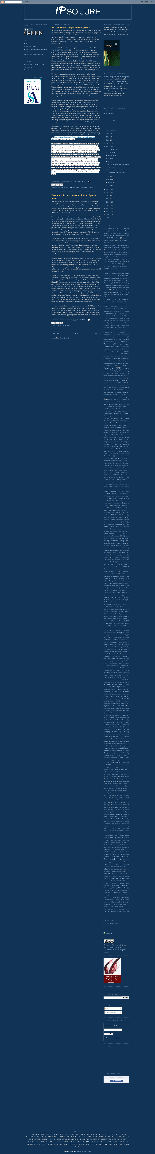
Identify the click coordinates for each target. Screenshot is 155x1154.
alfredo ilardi (109, 252)
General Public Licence (112, 486)
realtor (109, 743)
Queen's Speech (122, 739)
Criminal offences (121, 383)
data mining (124, 390)
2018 (108, 146)
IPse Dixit (113, 562)
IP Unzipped (125, 559)
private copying (108, 717)
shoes (112, 790)
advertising (106, 245)
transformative (107, 871)
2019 (108, 143)
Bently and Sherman (121, 278)
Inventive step (115, 555)
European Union (109, 449)
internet (114, 552)
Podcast (123, 706)
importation (126, 519)
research (106, 762)
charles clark (117, 308)
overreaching (125, 670)
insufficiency (109, 538)
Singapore (124, 793)
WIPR (111, 907)
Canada (113, 301)
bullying (106, 297)
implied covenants (116, 519)
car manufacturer (122, 301)
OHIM (125, 656)
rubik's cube (114, 776)
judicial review (113, 574)
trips (126, 871)
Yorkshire (113, 911)
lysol (126, 609)
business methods (124, 297)
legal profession (122, 592)
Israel (105, 567)
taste (105, 835)
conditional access (120, 356)
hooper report (108, 510)
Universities (126, 881)
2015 (108, 196)
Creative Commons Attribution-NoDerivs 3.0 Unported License (115, 949)
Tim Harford (115, 849)
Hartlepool (124, 505)
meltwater (123, 625)
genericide (117, 489)
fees (125, 465)
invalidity (106, 555)
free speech (112, 479)
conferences (107, 358)
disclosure (109, 406)
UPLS (114, 888)
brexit (121, 292)
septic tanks (107, 786)
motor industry (122, 635)
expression (107, 460)
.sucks (111, 228)
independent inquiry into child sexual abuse (80, 219)
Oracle (116, 665)
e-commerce (125, 418)
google (125, 496)
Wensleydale (107, 904)
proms (127, 722)
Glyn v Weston (123, 493)
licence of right (116, 599)
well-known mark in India (117, 902)
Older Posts (97, 333)
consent (105, 361)
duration (125, 416)
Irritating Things (114, 564)
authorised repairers (116, 269)
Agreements (109, 250)
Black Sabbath (117, 283)
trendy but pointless (118, 871)
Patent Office (122, 689)
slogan (115, 797)
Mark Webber (107, 618)
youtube (121, 911)
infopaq (106, 536)
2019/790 (117, 228)
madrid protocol (114, 611)
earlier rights (109, 420)
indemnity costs (116, 522)
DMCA (116, 409)
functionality (123, 482)
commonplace (121, 337)
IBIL (112, 515)
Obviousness (107, 656)
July (109, 162)
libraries (126, 597)
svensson (111, 830)
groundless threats (114, 501)
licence (107, 599)
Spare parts (114, 807)
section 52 (108, 783)
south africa (115, 804)
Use (125, 888)
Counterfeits (122, 378)
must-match (113, 642)
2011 (108, 208)
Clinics (115, 318)
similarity (106, 793)
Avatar (127, 271)
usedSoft (106, 890)
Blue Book (108, 285)
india (125, 522)
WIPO (105, 907)
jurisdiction (124, 574)
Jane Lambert (125, 567)
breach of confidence (66, 187)
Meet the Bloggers (124, 623)
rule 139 (121, 776)
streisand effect (116, 823)
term (106, 840)
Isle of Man (124, 564)
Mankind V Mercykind (110, 616)
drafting (126, 413)
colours (112, 327)
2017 (108, 189)
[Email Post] (89, 181)
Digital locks (112, 402)
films (116, 470)
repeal (110, 760)
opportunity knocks (124, 663)
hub (104, 512)
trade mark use (121, 856)
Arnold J (106, 261)
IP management (125, 557)
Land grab (111, 581)
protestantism (115, 724)
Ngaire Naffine (110, 647)
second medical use (124, 781)
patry (107, 696)
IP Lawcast (114, 557)
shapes (105, 790)
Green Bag (120, 498)
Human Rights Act (121, 512)
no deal (125, 649)
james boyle (116, 567)
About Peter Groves (30, 46)
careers (105, 304)
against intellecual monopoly (111, 247)
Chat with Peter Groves (111, 923)
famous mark (118, 465)
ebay (105, 423)
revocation (109, 765)
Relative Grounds (122, 755)
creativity (110, 383)
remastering (114, 757)
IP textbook (108, 559)
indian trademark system (119, 529)
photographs (123, 703)
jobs (123, 569)
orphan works (117, 668)
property (108, 724)
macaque (106, 611)
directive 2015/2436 (124, 404)
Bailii (121, 273)
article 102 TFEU (116, 264)
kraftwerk (119, 578)
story (56, 217)
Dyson (111, 418)
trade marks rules (117, 862)
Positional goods (117, 710)
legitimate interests (109, 595)
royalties (106, 776)
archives (107, 259)
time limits (124, 849)
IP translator (117, 559)
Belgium (124, 276)
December (111, 149)
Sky (110, 797)
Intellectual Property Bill (119, 541)
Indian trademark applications (113, 524)
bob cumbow (125, 285)
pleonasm (115, 706)
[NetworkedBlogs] (116, 1077)
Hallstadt (116, 503)
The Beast (113, 840)
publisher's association (115, 734)
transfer (125, 869)
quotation (106, 741)
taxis (116, 835)
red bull (125, 743)
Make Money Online (84, 1151)
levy (112, 597)
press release (115, 715)
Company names (122, 344)
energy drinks (115, 430)
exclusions (118, 456)
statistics (106, 821)
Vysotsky (106, 897)
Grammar (112, 498)
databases (106, 394)
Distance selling (121, 406)
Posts (108, 1008)
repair (121, 757)
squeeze (127, 809)
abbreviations (118, 235)
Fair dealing (115, 463)
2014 (108, 199)
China (115, 311)
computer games (115, 354)
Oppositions (109, 665)
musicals (106, 642)
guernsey (125, 501)
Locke (113, 604)
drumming (108, 416)
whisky (125, 904)
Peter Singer (124, 701)
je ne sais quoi (110, 569)
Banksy (127, 273)
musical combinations (121, 639)
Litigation (106, 604)
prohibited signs (108, 722)
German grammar (124, 491)
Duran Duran (117, 416)
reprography (117, 760)
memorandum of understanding (111, 628)
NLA (119, 649)
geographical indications (110, 491)
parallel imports (117, 682)
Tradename (116, 869)
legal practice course (109, 592)
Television (126, 837)
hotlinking (124, 510)
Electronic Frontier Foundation (112, 427)
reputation (124, 760)
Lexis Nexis (119, 597)
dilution (106, 404)
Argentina (124, 259)
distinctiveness (108, 409)
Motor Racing (118, 637)
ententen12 (114, 432)
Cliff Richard (81, 187)
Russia (127, 776)
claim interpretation (111, 313)
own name (109, 672)
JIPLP (118, 569)
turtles (117, 874)
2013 (108, 202)
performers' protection (115, 699)
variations (124, 892)
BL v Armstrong (108, 283)
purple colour (115, 736)
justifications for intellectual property (114, 576)
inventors (124, 555)
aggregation (125, 247)
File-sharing (123, 468)
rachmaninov (114, 741)
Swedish (119, 830)
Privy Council (110, 720)
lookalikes (109, 607)
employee (106, 430)
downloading (117, 413)
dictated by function (112, 399)
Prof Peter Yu (28, 67)
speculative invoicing (116, 809)
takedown (124, 833)
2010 (108, 211)
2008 (108, 218)
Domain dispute (125, 409)
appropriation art (108, 257)
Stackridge (109, 812)
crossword (106, 385)
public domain (118, 729)
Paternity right (125, 694)
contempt (124, 361)
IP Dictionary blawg (113, 87)
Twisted (125, 874)
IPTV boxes (121, 562)
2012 (108, 205)
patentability (107, 691)
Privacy (91, 187)
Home (25, 43)
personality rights (113, 701)
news (111, 644)
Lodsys (118, 604)
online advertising (118, 661)
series (113, 786)
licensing (124, 599)
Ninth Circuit (107, 649)
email (125, 427)
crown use (124, 385)
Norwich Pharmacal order (111, 654)
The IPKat (27, 70)
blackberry (126, 283)
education (112, 423)
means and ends (110, 623)
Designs (126, 396)
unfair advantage (117, 876)
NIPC (114, 649)
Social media (109, 800)
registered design (122, 748)
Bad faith (108, 273)
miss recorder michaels (117, 630)
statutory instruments (115, 821)
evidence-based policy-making (120, 453)
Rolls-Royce (107, 772)
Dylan (105, 418)
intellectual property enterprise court (115, 543)
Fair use (124, 463)
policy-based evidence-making (111, 708)
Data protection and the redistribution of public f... (116, 171)
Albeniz (116, 250)
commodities (122, 332)
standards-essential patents (112, 814)
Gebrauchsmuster (113, 484)
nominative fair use (109, 651)
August (110, 158)
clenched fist (117, 316)
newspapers (118, 644)
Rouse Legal (115, 774)
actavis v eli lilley (114, 243)
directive (113, 404)
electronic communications (119, 425)
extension (106, 463)
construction (114, 361)
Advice (113, 245)
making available (122, 614)
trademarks (107, 869)
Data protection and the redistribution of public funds (73, 197)
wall (112, 897)
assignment (116, 266)
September (111, 155)
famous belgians (108, 465)
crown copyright (115, 385)
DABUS (115, 387)
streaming (107, 823)
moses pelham (112, 635)
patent (120, 684)
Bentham (111, 278)
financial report (76, 282)
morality (119, 632)
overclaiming (108, 670)
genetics (125, 489)
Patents (116, 691)
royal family (124, 774)
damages (122, 387)
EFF (119, 423)
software (118, 800)
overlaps (117, 670)
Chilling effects (108, 311)
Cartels (111, 304)
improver (107, 522)
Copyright (108, 368)
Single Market (107, 795)
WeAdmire (118, 897)
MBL (127, 621)
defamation (123, 394)
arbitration (117, 257)
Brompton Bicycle (114, 294)
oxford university (114, 677)
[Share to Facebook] (59, 184)
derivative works (108, 397)
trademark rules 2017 (120, 866)
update (107, 888)
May (109, 179)
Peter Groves (116, 945)
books (113, 290)
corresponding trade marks (120, 375)
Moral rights (112, 632)
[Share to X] (57, 184)
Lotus (112, 609)
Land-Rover (120, 581)
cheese (125, 308)
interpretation (123, 552)
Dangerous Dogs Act (113, 390)
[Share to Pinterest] (62, 184)
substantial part (115, 826)
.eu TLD (106, 228)
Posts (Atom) (64, 338)
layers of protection (114, 588)
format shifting (108, 475)
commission (107, 330)
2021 (108, 137)
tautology (110, 835)
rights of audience (122, 767)
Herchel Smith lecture (110, 508)
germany (107, 493)
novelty (124, 654)
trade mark (125, 852)
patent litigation (117, 687)
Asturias (124, 266)
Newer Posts (55, 333)
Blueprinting (116, 285)
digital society (123, 402)
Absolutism (115, 238)
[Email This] (52, 184)
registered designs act (122, 750)
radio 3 (122, 741)
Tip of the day (108, 852)
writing (106, 911)
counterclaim (112, 378)
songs (121, 802)
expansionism (123, 458)
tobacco (118, 852)
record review (117, 743)
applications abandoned (121, 254)
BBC (118, 276)
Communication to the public (111, 339)
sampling (114, 779)
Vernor (105, 895)
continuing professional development (113, 363)
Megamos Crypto (111, 625)
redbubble (106, 746)
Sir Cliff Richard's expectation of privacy (70, 27)
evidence (106, 453)
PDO (112, 696)
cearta (117, 304)
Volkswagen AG (122, 895)
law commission (114, 583)
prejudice (106, 715)
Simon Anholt (115, 793)
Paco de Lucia (108, 680)
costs (105, 378)
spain (121, 804)
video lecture (112, 895)
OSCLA (127, 668)
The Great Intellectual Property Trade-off (114, 845)
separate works (123, 783)
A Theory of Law (116, 233)
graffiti (105, 498)
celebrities (124, 304)
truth (112, 874)
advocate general (122, 245)
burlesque (113, 297)
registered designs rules (113, 753)
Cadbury (123, 299)
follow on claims (108, 472)
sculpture (108, 781)
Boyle (119, 290)
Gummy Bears (107, 503)
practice (108, 713)
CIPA (121, 311)
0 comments (81, 181)
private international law (122, 717)
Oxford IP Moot (115, 675)
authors (125, 269)
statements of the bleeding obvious (115, 819)
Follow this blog (116, 1080)
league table (124, 588)
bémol (105, 278)
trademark (115, 864)
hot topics (117, 510)
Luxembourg (119, 609)
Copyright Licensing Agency (121, 371)
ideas (125, 515)
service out (121, 786)
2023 (108, 134)
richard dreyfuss (119, 765)
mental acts (124, 628)
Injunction (126, 536)
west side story (117, 904)
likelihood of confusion (111, 602)
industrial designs (109, 534)
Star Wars (124, 816)
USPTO (114, 890)
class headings (123, 313)
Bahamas (115, 273)
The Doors (122, 840)
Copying (116, 365)
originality (124, 665)
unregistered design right (120, 885)
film (110, 470)
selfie (115, 783)
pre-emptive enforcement (120, 713)
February (111, 185)
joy (104, 574)
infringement (115, 536)
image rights (122, 517)
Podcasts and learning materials (34, 54)
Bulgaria (124, 294)
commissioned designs (120, 330)
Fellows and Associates (110, 468)
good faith (111, 496)
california (106, 301)
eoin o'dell (121, 437)
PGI (105, 703)
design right (118, 397)
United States (115, 881)
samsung (121, 779)
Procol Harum (121, 720)
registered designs (109, 750)
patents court (116, 694)
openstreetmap (113, 663)
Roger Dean (124, 769)
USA (119, 888)
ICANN (119, 515)
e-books (117, 418)
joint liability (114, 571)
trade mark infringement (113, 854)
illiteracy (113, 517)
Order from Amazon (110, 113)
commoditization (108, 334)
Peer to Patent (122, 696)
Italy (109, 567)
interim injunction (115, 550)
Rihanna (106, 769)
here (69, 146)
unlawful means (111, 883)
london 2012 (126, 604)
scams (127, 779)
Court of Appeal (108, 380)
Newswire (126, 644)
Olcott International (109, 658)
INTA (117, 538)
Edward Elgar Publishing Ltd (115, 81)
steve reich (126, 821)
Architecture (126, 257)
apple (111, 254)
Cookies (108, 365)
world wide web (122, 909)
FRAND (120, 477)
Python (113, 739)
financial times (123, 470)
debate (115, 394)
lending (119, 595)
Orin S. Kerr (107, 668)
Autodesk (106, 271)
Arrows (123, 261)
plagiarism (106, 706)
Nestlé (105, 644)
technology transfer (115, 837)
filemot (105, 470)
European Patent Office (119, 446)
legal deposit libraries (110, 590)
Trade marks (110, 859)
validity (116, 892)
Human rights (110, 512)
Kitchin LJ (112, 578)
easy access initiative (121, 420)
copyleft (124, 365)
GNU (105, 496)
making (112, 614)
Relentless (106, 757)
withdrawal (118, 907)
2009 (108, 214)
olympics (121, 658)
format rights (124, 472)
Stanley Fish (113, 816)
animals (106, 254)
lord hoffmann (120, 607)
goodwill (118, 496)
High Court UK (122, 508)
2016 (108, 192)
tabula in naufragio (114, 833)
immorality (106, 519)
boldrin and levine (117, 287)
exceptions (109, 456)
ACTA (105, 243)
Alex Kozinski (125, 250)
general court (123, 484)
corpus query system (112, 373)
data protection (64, 325)
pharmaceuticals (112, 703)
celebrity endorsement (110, 306)
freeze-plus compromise (110, 482)
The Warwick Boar (119, 847)
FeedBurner (116, 1038)
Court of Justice (120, 380)
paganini (119, 680)
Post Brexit (126, 710)
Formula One (119, 475)
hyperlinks (106, 515)
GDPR (105, 484)
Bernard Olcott (107, 280)
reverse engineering (116, 762)
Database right (121, 392)
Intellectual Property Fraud (111, 545)
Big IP (125, 280)
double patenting (122, 411)
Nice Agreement (121, 647)
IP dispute (106, 557)
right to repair (112, 767)
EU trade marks (121, 439)
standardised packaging (121, 812)
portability (107, 710)
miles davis (106, 630)
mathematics (107, 621)
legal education (122, 590)
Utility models (107, 892)
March (110, 182)
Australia (106, 269)
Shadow (125, 788)
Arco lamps (116, 259)
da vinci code (107, 387)
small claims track (124, 797)
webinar (111, 899)
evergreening (123, 451)
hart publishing (116, 505)
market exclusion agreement (120, 618)
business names (111, 299)
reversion (126, 762)
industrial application (121, 531)
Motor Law (107, 637)
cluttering (115, 323)
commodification (108, 332)
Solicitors (113, 802)
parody (127, 682)
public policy (117, 732)
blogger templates (70, 1151)
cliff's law (108, 318)
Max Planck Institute (118, 621)
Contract (127, 363)
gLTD (114, 493)
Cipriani (127, 311)
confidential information (120, 358)
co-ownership (115, 325)
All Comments (111, 1012)
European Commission (111, 442)
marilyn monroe (123, 616)
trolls (105, 874)
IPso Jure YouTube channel (117, 32)
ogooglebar (117, 656)
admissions (124, 243)
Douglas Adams (108, 413)
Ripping (112, 769)
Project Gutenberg (119, 722)
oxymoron (124, 677)
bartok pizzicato (109, 276)
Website (118, 899)
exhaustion (114, 458)
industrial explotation (121, 534)
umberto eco (107, 876)
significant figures (122, 790)
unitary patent (118, 878)
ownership (119, 672)
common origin (118, 334)
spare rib (124, 807)
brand (125, 290)
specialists (106, 809)
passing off (110, 684)
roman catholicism (117, 772)
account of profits (122, 240)
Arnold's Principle (115, 261)
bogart (107, 287)
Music (111, 639)
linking (124, 602)
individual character (109, 531)
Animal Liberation (122, 252)
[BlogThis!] (55, 184)
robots (117, 769)
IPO (106, 562)
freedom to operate (122, 479)
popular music (125, 708)
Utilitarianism (123, 890)
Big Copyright (117, 280)
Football (116, 472)
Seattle (114, 781)
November (111, 152)
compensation (115, 349)
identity (105, 517)
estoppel (111, 439)
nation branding (123, 642)
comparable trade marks (111, 346)
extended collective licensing (119, 460)
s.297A (107, 779)
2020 (108, 140)
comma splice (122, 327)
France (113, 477)
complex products (114, 351)
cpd (104, 383)
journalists (124, 571)
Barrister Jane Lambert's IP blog (34, 64)
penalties (106, 699)
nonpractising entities (121, 651)
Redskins (116, 746)
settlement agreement (114, 788)
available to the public (117, 271)
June (109, 176)
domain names (110, 411)
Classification (107, 316)
